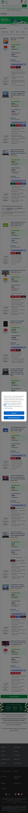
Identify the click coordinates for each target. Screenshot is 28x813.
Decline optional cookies (14, 417)
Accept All (14, 413)
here (5, 404)
